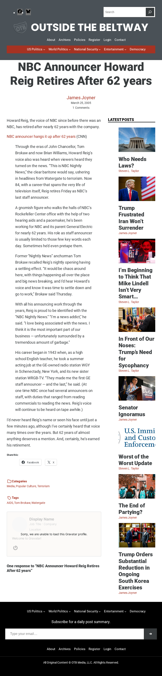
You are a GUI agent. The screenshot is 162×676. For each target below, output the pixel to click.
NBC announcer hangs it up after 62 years (41, 136)
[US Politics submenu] (44, 49)
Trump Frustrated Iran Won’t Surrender (131, 218)
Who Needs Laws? (132, 162)
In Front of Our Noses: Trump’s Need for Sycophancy (136, 352)
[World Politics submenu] (70, 49)
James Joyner (81, 97)
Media (11, 486)
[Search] (150, 12)
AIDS (10, 502)
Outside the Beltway (89, 27)
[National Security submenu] (100, 49)
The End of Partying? (132, 508)
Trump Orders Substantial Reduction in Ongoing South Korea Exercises (136, 571)
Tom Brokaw (22, 502)
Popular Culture (26, 486)
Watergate (38, 502)
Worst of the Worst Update (135, 459)
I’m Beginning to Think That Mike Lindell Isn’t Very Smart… (136, 283)
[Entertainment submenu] (125, 49)
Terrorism (43, 486)
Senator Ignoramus (132, 410)
